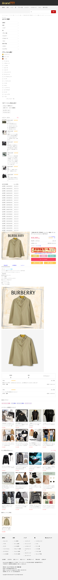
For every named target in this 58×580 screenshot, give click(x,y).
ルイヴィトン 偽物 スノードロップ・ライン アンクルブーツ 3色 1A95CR (35, 487)
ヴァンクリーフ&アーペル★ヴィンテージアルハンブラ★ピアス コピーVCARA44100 (49, 487)
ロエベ (5, 85)
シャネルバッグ (28, 546)
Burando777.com (13, 574)
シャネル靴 (38, 548)
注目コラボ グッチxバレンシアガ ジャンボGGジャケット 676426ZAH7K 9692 (21, 487)
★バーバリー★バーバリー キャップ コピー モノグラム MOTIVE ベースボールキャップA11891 (22, 444)
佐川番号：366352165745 (7, 193)
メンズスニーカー (39, 541)
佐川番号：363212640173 (7, 211)
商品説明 (5, 265)
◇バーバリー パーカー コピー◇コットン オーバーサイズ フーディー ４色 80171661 (8, 444)
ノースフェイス (7, 81)
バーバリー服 (38, 245)
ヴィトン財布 (16, 543)
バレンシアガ (7, 94)
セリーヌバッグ (28, 555)
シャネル (6, 65)
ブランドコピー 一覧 (10, 98)
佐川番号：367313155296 (7, 207)
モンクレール (7, 74)
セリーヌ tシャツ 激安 (6, 403)
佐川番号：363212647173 (7, 216)
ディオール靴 (38, 551)
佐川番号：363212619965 (7, 228)
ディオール (6, 61)
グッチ (5, 78)
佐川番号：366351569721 (7, 186)
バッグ (11, 7)
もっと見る (16, 184)
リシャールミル (6, 548)
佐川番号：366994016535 (7, 202)
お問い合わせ (50, 262)
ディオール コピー (6, 112)
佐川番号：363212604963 (7, 218)
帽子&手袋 (45, 7)
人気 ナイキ (5, 107)
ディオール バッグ (28, 549)
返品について (22, 559)
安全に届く (52, 255)
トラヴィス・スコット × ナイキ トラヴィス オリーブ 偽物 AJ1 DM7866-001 (35, 467)
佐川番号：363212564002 (7, 225)
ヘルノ (5, 96)
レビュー (22, 265)
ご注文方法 (9, 559)
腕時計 (3, 7)
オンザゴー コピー (6, 110)
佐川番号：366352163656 (7, 190)
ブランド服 (20, 7)
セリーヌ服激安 (12, 107)
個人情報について (30, 559)
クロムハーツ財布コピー (7, 105)
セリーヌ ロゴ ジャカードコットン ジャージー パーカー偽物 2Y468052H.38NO (22, 506)
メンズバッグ (27, 541)
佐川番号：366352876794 (7, 200)
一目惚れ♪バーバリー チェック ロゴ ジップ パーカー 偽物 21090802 (35, 424)
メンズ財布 (16, 541)
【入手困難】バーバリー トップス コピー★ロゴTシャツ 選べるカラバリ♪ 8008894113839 (49, 444)
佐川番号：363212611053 (7, 223)
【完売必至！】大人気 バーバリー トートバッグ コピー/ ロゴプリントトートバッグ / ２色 (8, 424)
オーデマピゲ (7, 89)
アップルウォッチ (8, 76)
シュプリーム (7, 87)
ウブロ (5, 83)
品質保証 (43, 255)
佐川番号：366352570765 (7, 195)
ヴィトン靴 (38, 546)
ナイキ (5, 58)
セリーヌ (6, 67)
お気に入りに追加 (37, 262)
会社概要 (4, 559)
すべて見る (53, 450)
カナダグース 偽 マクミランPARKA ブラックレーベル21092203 (7, 506)
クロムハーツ (7, 63)
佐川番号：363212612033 (7, 221)
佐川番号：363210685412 (7, 197)
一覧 (17, 117)
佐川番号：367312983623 (7, 214)
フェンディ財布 (17, 551)
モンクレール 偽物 (20, 403)
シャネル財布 (16, 546)
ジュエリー (26, 7)
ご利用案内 (14, 265)
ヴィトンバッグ (28, 543)
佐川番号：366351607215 (7, 188)
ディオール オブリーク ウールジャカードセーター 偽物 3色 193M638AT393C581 (22, 467)
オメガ (5, 92)
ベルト (39, 7)
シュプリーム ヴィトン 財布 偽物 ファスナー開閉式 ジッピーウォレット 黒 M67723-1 (49, 467)
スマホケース (33, 7)
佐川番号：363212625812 (7, 230)
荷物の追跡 (38, 559)
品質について (15, 559)
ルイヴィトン (7, 54)
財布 (8, 7)
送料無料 (35, 255)
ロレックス (6, 56)
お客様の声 (44, 559)
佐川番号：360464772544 (7, 209)
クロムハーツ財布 (17, 548)
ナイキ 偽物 (13, 403)
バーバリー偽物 (9, 269)
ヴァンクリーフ (7, 72)
